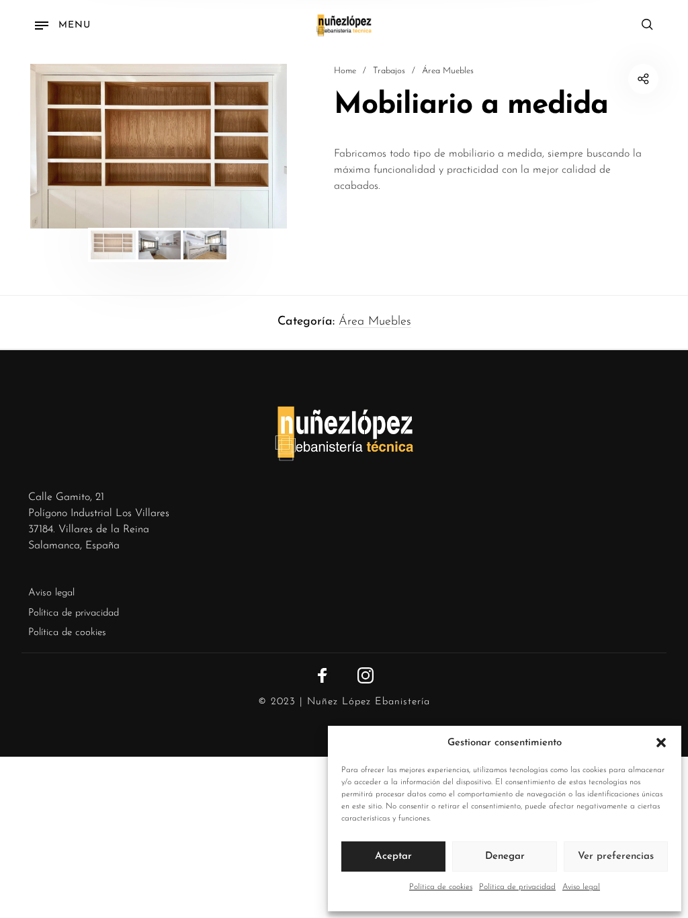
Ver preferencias (616, 856)
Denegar (505, 856)
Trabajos (389, 71)
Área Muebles (448, 71)
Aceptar (393, 856)
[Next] (253, 146)
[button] (661, 743)
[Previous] (64, 146)
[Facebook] (322, 675)
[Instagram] (365, 675)
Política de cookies (440, 887)
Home (345, 71)
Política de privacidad (517, 887)
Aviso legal (581, 887)
